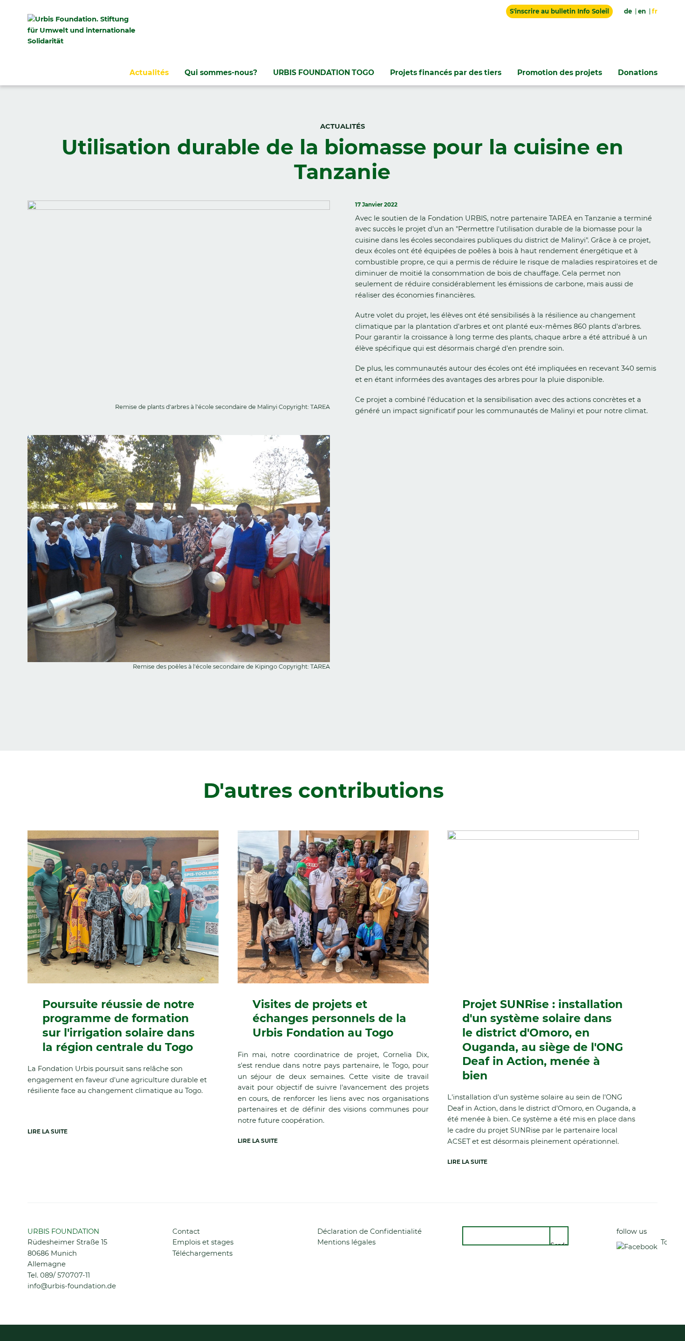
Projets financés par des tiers (445, 72)
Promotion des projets (559, 72)
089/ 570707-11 (65, 1275)
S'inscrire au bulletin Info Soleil (559, 11)
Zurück (39, 709)
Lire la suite (47, 1131)
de (628, 11)
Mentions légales (346, 1242)
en (642, 11)
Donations (638, 72)
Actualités (149, 72)
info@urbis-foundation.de (71, 1286)
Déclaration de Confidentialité (369, 1231)
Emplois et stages (202, 1242)
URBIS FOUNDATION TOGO (323, 72)
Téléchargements (202, 1253)
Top (664, 1242)
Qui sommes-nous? (221, 72)
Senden (559, 1243)
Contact (186, 1231)
